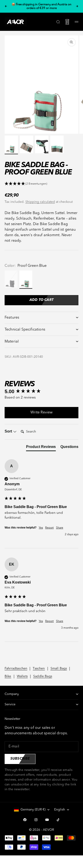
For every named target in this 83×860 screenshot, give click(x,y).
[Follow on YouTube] (47, 820)
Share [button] (59, 527)
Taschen (39, 668)
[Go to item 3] (41, 144)
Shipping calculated (40, 201)
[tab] (41, 447)
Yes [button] (41, 527)
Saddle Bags (42, 676)
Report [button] (49, 527)
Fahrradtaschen (16, 668)
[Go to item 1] (11, 144)
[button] (41, 184)
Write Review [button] (41, 412)
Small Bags (58, 668)
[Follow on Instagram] (36, 820)
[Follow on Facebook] (25, 820)
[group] (41, 391)
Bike (8, 676)
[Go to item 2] (26, 144)
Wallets (22, 676)
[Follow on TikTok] (58, 820)
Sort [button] (9, 431)
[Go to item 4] (57, 144)
